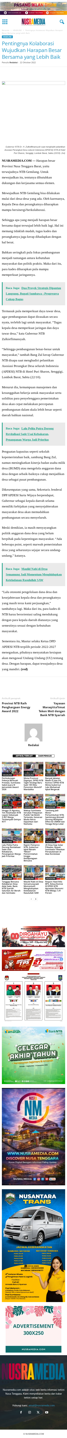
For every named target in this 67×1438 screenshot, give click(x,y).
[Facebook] (5, 72)
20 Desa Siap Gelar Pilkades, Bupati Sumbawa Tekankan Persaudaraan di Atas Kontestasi (55, 849)
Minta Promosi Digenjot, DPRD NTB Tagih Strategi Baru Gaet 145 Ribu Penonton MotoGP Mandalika (33, 784)
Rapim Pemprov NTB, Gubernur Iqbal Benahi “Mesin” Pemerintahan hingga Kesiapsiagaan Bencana (32, 852)
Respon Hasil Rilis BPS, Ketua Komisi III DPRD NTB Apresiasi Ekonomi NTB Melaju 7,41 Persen (54, 887)
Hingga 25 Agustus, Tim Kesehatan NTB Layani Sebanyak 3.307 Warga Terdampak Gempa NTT (11, 816)
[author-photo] (33, 732)
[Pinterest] (22, 72)
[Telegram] (48, 72)
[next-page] (36, 899)
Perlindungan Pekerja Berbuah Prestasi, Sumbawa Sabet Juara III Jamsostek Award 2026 (11, 784)
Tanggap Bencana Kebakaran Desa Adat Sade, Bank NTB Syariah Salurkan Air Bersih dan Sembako (11, 887)
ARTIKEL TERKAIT (24, 756)
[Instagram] (29, 1412)
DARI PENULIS (45, 756)
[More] (57, 72)
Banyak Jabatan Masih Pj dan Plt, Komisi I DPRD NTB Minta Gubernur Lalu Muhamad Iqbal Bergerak (54, 784)
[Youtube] (46, 1412)
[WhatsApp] (31, 72)
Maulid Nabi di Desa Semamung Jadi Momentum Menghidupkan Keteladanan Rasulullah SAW (33, 887)
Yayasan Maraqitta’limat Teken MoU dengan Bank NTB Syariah (52, 709)
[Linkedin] (40, 72)
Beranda (5, 30)
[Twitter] (14, 72)
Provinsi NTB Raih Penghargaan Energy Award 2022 (16, 707)
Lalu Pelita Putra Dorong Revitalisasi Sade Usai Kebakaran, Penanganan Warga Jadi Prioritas (11, 850)
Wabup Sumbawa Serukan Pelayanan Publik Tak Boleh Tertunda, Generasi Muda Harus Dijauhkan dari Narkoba (33, 817)
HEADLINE (17, 30)
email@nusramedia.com (42, 1405)
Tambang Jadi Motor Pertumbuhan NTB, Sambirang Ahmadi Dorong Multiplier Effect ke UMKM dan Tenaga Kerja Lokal (55, 817)
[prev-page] (31, 899)
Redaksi (13, 62)
